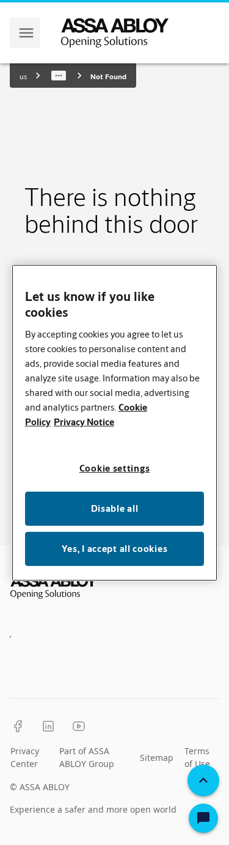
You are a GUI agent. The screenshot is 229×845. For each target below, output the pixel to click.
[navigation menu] (26, 33)
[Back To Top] (203, 780)
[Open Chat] (203, 818)
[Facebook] (18, 726)
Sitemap (156, 757)
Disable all (115, 508)
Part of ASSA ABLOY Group (86, 757)
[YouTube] (79, 726)
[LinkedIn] (48, 726)
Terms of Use (197, 757)
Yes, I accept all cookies (115, 548)
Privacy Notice (84, 422)
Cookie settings (114, 468)
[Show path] (58, 75)
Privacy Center (24, 757)
